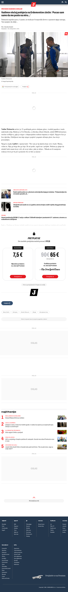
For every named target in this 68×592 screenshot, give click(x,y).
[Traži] (65, 2)
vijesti (4, 520)
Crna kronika (5, 528)
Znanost (28, 526)
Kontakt (16, 560)
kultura (52, 520)
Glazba (52, 530)
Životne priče (29, 534)
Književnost (53, 528)
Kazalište (52, 532)
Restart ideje (41, 526)
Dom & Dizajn (5, 560)
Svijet (3, 526)
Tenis (15, 530)
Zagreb (3, 530)
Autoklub (4, 558)
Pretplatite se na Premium (55, 576)
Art (51, 524)
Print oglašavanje (18, 558)
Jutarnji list (4, 548)
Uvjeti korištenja (17, 550)
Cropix (3, 576)
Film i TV (52, 526)
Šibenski (4, 574)
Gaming (28, 536)
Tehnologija (28, 524)
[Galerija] (34, 54)
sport (16, 520)
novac (40, 520)
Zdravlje (28, 528)
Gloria (3, 564)
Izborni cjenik (17, 554)
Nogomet (16, 526)
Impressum (16, 548)
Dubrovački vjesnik (6, 568)
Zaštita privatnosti (18, 552)
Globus (3, 556)
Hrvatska (4, 524)
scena (65, 520)
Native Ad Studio (5, 578)
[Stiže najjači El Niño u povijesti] (62, 432)
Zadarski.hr (4, 572)
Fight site (16, 532)
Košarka (16, 528)
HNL (15, 524)
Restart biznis (41, 524)
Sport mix (16, 534)
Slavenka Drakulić (8, 27)
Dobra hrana (4, 562)
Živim (3, 570)
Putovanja (28, 532)
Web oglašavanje (18, 556)
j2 (26, 520)
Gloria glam (4, 566)
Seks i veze (28, 530)
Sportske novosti (5, 554)
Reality (64, 532)
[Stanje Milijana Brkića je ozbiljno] (62, 417)
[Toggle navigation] (2, 2)
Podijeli (24, 86)
